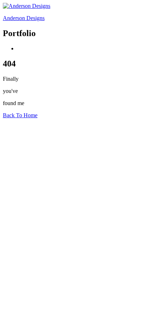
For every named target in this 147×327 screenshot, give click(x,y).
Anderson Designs (24, 18)
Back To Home (20, 115)
